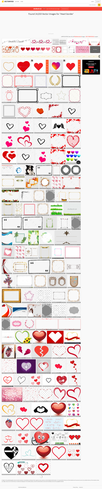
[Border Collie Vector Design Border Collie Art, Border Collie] (30, 170)
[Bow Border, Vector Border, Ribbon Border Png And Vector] (8, 281)
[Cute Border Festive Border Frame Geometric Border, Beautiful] (29, 209)
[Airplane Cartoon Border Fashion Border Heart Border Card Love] (9, 111)
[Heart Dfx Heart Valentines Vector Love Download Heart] (26, 468)
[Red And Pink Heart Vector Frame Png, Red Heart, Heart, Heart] (74, 126)
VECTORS (17, 1)
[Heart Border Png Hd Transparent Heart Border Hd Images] (55, 111)
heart (9, 56)
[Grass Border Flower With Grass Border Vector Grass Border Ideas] (56, 209)
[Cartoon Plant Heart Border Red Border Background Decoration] (29, 324)
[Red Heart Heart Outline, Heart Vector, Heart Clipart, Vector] (26, 126)
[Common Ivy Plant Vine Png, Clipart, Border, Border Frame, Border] (50, 223)
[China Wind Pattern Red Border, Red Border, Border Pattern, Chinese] (56, 182)
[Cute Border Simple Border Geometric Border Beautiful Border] (40, 81)
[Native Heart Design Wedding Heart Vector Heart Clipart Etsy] (9, 468)
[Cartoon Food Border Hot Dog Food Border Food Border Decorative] (61, 196)
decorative (79, 56)
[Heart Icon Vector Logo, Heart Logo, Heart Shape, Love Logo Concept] (74, 410)
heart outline (29, 56)
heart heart (72, 56)
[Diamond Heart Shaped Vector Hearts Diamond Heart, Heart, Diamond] (26, 366)
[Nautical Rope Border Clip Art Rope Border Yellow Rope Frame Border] (24, 281)
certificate (54, 56)
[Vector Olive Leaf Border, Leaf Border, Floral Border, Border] (54, 81)
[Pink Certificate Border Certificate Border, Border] (73, 252)
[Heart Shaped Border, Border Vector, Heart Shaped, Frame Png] (24, 111)
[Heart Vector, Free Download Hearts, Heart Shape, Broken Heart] (22, 424)
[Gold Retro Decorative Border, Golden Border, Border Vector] (39, 196)
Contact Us (81, 487)
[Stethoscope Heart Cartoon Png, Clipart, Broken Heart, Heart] (40, 438)
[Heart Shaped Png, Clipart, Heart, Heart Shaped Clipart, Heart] (24, 141)
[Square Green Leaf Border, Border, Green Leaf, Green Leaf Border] (20, 238)
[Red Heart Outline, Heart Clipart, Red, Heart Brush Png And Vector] (74, 351)
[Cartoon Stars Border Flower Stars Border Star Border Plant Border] (61, 95)
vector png (43, 56)
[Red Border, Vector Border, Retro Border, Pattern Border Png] (9, 95)
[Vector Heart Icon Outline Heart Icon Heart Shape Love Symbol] (48, 380)
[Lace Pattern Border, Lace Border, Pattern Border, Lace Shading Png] (50, 196)
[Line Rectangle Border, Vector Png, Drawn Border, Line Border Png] (44, 170)
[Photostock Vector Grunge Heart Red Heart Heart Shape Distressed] (43, 366)
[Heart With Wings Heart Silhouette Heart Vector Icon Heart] (59, 126)
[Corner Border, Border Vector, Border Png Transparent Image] (26, 196)
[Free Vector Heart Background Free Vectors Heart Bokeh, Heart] (12, 394)
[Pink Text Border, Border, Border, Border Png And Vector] (7, 81)
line (97, 56)
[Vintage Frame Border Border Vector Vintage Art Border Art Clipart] (56, 170)
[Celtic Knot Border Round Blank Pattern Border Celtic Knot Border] (71, 170)
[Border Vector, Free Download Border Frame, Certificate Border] (8, 182)
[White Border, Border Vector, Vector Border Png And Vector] (74, 311)
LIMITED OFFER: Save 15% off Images (73, 36)
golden (84, 56)
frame (20, 56)
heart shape (36, 56)
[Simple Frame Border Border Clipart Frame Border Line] (58, 252)
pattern (48, 56)
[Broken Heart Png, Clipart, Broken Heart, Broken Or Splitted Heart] (41, 351)
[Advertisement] (51, 24)
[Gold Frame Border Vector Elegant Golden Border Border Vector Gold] (20, 266)
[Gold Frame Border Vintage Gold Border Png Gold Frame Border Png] (11, 296)
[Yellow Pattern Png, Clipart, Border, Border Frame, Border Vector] (8, 209)
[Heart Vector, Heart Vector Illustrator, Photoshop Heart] (39, 337)
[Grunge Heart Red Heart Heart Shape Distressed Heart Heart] (23, 67)
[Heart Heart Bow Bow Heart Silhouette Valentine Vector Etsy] (11, 453)
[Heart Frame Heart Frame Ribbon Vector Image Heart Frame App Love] (72, 337)
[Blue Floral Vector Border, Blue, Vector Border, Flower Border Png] (18, 170)
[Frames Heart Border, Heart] (47, 324)
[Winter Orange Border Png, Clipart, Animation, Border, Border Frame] (45, 182)
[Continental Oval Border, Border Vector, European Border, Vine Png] (16, 324)
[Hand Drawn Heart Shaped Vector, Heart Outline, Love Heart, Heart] (72, 111)
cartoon (89, 56)
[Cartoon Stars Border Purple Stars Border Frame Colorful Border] (29, 296)
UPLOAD (98, 1)
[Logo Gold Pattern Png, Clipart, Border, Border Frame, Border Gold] (68, 238)
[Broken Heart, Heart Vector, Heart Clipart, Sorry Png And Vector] (24, 351)
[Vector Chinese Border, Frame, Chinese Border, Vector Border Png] (59, 296)
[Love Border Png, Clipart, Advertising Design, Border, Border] (8, 252)
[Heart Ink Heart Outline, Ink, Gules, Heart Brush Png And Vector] (60, 394)
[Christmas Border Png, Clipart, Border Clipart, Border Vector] (10, 196)
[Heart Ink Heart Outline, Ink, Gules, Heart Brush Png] (59, 351)
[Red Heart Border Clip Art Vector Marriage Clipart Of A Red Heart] (8, 337)
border (4, 56)
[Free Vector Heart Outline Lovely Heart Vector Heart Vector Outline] (7, 380)
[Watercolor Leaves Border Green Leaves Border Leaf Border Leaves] (46, 238)
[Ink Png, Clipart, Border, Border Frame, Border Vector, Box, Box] (32, 182)
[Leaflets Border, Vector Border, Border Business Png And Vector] (7, 238)
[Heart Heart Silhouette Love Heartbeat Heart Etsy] (59, 438)
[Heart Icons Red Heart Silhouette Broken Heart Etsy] (75, 438)
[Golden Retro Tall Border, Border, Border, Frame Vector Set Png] (31, 252)
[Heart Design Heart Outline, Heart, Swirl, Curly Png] (28, 453)
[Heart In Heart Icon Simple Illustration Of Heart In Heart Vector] (9, 157)
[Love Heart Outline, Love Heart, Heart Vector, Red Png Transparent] (36, 424)
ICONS (22, 1)
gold (64, 56)
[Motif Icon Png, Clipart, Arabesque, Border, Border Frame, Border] (57, 281)
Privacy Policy (75, 487)
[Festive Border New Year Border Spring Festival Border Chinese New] (71, 182)
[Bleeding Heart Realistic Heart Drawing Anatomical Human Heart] (9, 351)
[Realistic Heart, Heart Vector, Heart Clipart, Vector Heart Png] (73, 141)
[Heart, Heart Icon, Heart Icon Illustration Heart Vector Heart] (56, 67)
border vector (14, 56)
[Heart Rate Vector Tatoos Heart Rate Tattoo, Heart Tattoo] (53, 424)
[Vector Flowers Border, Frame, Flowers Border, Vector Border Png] (18, 209)
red (24, 56)
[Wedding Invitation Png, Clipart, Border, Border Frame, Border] (34, 311)
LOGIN (92, 1)
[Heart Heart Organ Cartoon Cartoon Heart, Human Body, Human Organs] (8, 424)
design (59, 56)
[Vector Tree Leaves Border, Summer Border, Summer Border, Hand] (33, 238)
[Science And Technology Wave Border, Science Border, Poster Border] (7, 266)
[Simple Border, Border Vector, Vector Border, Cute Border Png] (46, 95)
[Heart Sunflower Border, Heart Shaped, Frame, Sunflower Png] (23, 337)
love (67, 56)
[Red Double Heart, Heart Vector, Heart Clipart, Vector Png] (58, 366)
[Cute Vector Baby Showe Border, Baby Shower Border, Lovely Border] (7, 170)
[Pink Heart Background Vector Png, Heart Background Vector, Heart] (9, 366)
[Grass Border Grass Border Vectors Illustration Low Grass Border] (72, 209)
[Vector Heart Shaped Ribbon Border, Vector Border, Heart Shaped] (40, 111)
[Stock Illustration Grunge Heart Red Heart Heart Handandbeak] (61, 380)
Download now (65, 8)
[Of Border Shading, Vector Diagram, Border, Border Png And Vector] (74, 196)
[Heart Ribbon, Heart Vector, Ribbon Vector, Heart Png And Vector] (8, 438)
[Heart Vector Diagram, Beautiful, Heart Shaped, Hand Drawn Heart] (73, 366)
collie (94, 56)
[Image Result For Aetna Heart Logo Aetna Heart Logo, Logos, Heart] (55, 337)
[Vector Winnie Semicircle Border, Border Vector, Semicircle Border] (74, 281)
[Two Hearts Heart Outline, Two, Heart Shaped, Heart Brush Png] (9, 410)
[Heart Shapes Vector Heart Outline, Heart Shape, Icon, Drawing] (35, 380)
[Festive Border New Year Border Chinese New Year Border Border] (23, 81)
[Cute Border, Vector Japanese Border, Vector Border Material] (64, 223)
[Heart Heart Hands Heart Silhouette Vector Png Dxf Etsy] (40, 410)
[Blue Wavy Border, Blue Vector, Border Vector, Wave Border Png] (20, 311)
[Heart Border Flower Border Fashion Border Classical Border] (9, 67)
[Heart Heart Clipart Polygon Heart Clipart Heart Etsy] (73, 157)
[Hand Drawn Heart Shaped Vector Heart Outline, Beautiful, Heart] (21, 380)
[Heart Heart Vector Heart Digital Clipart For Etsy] (74, 453)
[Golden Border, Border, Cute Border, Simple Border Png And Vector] (71, 81)
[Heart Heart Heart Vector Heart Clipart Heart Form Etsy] (40, 67)
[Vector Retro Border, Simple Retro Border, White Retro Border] (73, 266)
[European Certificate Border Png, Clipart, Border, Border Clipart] (20, 182)
